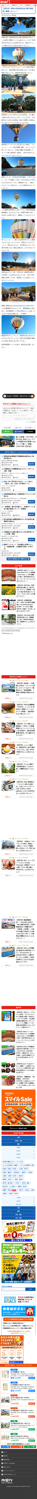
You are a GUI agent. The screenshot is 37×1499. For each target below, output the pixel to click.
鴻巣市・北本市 (7, 1179)
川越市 (4, 1193)
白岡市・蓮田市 (7, 1172)
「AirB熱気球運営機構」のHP (21, 177)
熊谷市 (21, 1176)
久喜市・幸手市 (23, 1169)
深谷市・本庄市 (13, 1193)
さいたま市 (20, 1161)
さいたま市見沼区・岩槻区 (10, 1165)
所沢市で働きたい (11, 452)
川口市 (17, 1183)
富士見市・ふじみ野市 (9, 1186)
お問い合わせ (6, 1467)
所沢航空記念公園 (10, 630)
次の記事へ (29, 428)
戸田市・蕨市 (25, 1183)
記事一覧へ (18, 428)
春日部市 (16, 1172)
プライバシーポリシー (9, 1470)
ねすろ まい (10, 633)
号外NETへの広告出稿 (9, 1463)
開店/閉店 (28, 5)
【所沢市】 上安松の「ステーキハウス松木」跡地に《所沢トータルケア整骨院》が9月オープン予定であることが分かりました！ (25, 846)
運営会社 (5, 1456)
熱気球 (18, 630)
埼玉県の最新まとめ (8, 1161)
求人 (21, 5)
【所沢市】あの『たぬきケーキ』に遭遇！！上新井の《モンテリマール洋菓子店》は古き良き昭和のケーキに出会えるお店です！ (25, 1068)
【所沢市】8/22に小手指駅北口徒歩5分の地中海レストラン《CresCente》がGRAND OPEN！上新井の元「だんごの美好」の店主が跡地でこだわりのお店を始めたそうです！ (25, 955)
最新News (15, 5)
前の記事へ (8, 428)
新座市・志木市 (22, 1186)
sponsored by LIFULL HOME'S (24, 1365)
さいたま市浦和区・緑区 (27, 1165)
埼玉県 (14, 15)
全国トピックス (5, 5)
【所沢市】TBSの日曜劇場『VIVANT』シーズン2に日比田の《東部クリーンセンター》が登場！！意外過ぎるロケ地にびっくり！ (25, 709)
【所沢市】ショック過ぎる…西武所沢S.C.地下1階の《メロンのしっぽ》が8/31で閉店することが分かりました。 (25, 749)
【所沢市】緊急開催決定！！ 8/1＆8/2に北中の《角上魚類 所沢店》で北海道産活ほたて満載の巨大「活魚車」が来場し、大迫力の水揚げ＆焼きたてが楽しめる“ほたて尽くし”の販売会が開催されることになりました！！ (25, 929)
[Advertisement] (18, 655)
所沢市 (21, 1190)
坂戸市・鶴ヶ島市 (8, 1183)
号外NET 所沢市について (9, 1474)
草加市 (30, 1172)
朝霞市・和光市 (9, 1190)
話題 (4, 633)
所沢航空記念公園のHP (25, 306)
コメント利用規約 (30, 422)
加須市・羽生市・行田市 (9, 1169)
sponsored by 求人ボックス (25, 452)
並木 (3, 630)
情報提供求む (6, 1459)
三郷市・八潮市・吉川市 (9, 1176)
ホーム (5, 1452)
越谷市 (24, 1172)
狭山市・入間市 (30, 1190)
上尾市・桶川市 (18, 1179)
